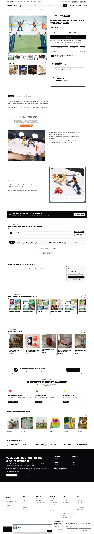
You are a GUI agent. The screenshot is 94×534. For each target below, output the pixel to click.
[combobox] (33, 260)
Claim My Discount (47, 273)
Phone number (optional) (35, 257)
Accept (72, 530)
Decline (85, 530)
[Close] (64, 242)
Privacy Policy (67, 526)
